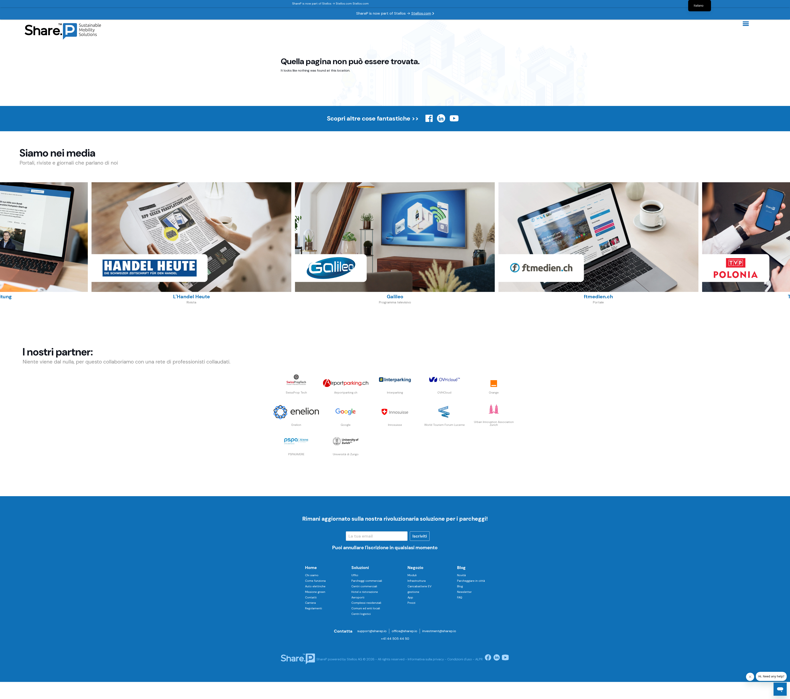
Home (311, 567)
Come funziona (315, 581)
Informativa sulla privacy (426, 659)
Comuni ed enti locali (365, 608)
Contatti (311, 597)
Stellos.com (421, 13)
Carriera (310, 603)
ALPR (479, 659)
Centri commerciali (364, 586)
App (410, 597)
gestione (413, 592)
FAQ (459, 597)
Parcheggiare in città (471, 581)
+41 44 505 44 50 (395, 638)
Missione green (315, 592)
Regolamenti (313, 608)
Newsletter (464, 592)
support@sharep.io (372, 631)
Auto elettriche (315, 586)
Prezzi (411, 603)
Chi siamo (311, 575)
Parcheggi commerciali (366, 581)
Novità (461, 575)
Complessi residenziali (366, 603)
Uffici (354, 575)
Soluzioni (360, 567)
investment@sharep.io (439, 631)
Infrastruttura (417, 581)
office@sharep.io (404, 631)
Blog (461, 567)
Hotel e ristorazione (364, 592)
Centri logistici (361, 614)
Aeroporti (357, 597)
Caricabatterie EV (419, 586)
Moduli (412, 575)
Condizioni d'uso (459, 659)
